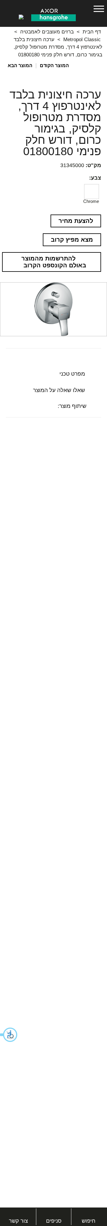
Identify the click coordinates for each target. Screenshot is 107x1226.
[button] (9, 1034)
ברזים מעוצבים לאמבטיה (47, 32)
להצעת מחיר (76, 221)
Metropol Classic (82, 39)
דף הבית (92, 32)
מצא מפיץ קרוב (72, 239)
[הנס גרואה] (53, 17)
